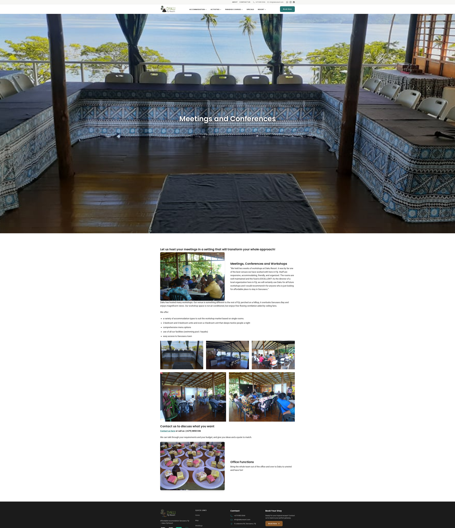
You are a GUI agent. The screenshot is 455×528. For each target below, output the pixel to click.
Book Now (287, 9)
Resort (261, 9)
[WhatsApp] (287, 2)
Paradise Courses (233, 9)
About (235, 2)
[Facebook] (294, 2)
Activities (215, 9)
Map (197, 520)
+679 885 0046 (260, 2)
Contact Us (244, 2)
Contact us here (167, 431)
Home (197, 515)
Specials (250, 9)
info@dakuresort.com (276, 2)
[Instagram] (290, 2)
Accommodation (197, 9)
